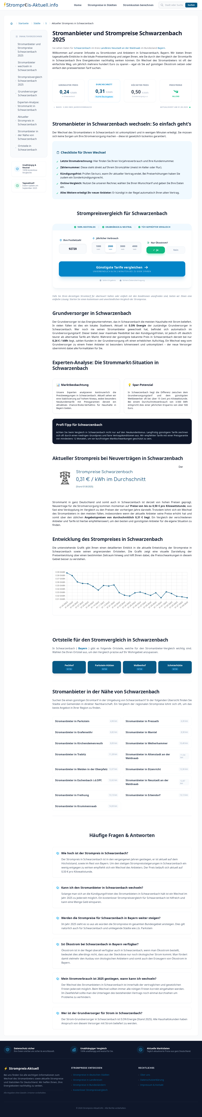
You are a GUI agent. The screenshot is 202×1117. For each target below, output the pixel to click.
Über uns (144, 1074)
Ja (155, 249)
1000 (98, 247)
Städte (37, 23)
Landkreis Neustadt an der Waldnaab (120, 47)
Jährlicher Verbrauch (107, 238)
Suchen (191, 5)
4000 (134, 247)
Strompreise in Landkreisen (86, 1079)
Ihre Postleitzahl (72, 240)
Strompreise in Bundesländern (88, 1084)
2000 (110, 247)
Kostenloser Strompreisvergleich (89, 1089)
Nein (175, 249)
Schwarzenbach (82, 47)
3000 (122, 247)
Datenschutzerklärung (151, 1079)
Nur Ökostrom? (159, 242)
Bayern (161, 47)
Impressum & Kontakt (150, 1084)
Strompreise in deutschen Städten (90, 1074)
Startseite (23, 23)
